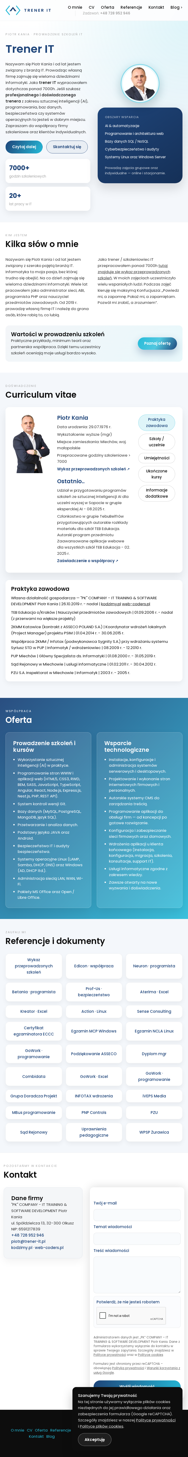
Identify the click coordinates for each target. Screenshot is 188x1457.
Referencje (131, 7)
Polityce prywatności (110, 1355)
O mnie (75, 7)
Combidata (33, 1076)
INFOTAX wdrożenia (94, 1096)
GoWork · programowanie (34, 1054)
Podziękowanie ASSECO (94, 1054)
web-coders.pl (136, 604)
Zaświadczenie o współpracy (86, 560)
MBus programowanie (33, 1112)
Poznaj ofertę (157, 343)
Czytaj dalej (24, 147)
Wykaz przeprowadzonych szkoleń (91, 469)
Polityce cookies (150, 1355)
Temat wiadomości (113, 1226)
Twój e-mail (105, 1203)
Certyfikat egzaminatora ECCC (34, 1031)
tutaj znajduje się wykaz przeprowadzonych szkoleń (134, 272)
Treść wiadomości (111, 1250)
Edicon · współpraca (93, 966)
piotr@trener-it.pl (28, 1241)
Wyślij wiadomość (137, 1386)
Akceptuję (95, 1439)
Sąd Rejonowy (33, 1132)
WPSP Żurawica (154, 1132)
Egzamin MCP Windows (93, 1031)
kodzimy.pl (111, 604)
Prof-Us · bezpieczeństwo (94, 992)
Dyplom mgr (154, 1054)
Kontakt (156, 7)
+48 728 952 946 (115, 13)
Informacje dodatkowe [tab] (156, 493)
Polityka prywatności (128, 1368)
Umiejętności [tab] (156, 458)
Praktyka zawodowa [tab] (157, 422)
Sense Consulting (154, 1011)
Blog (175, 7)
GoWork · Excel (94, 1076)
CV (91, 7)
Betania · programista (33, 992)
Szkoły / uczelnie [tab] (157, 442)
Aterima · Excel (154, 992)
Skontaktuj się (67, 147)
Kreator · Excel (33, 1011)
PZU (154, 1112)
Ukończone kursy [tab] (156, 474)
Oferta (107, 7)
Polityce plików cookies (101, 1426)
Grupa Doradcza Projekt (33, 1096)
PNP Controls (94, 1112)
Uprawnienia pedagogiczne (94, 1132)
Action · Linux (93, 1011)
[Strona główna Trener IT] (13, 10)
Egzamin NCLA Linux (154, 1031)
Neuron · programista (154, 966)
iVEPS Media (154, 1096)
